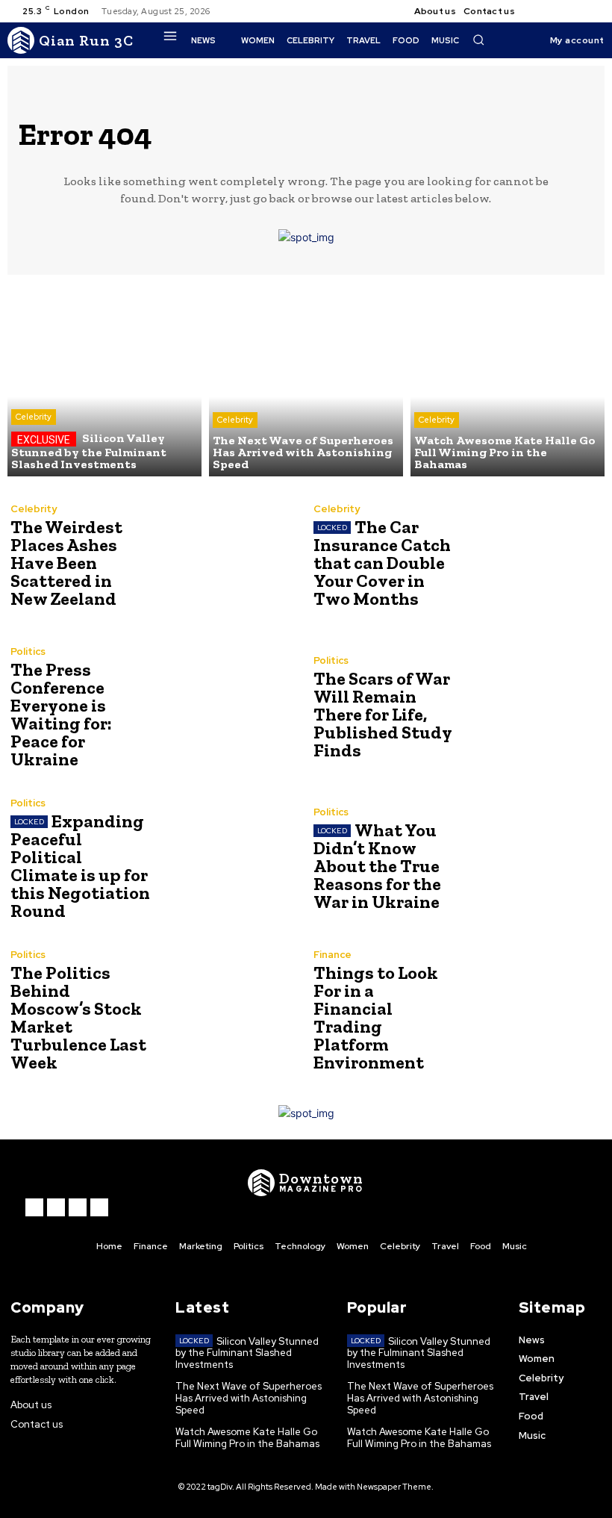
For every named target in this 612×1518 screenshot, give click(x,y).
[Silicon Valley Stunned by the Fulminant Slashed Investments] (104, 379)
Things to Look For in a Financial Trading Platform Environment (375, 1017)
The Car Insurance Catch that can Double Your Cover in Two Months (382, 562)
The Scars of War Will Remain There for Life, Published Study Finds (382, 714)
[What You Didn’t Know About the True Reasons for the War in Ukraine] (530, 859)
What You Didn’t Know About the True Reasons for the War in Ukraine (377, 865)
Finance (332, 954)
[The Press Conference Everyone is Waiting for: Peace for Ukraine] (226, 707)
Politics (28, 651)
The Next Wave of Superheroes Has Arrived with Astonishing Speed (248, 1398)
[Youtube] (593, 11)
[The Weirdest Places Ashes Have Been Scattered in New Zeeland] (226, 556)
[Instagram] (557, 11)
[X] (575, 11)
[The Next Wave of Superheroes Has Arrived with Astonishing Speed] (306, 379)
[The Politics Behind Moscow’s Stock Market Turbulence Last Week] (226, 1011)
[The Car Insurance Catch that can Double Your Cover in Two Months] (530, 556)
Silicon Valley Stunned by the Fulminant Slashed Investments (247, 1353)
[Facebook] (539, 11)
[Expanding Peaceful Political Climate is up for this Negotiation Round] (226, 859)
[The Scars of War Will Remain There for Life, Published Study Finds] (530, 707)
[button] (478, 40)
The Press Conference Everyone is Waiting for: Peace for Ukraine (61, 714)
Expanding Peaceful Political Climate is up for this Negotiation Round (80, 865)
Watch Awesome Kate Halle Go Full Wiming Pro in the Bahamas (247, 1437)
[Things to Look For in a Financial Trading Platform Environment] (530, 1011)
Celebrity (33, 416)
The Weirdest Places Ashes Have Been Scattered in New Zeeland (66, 562)
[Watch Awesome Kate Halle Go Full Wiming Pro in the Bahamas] (507, 379)
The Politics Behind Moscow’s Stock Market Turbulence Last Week (78, 1017)
